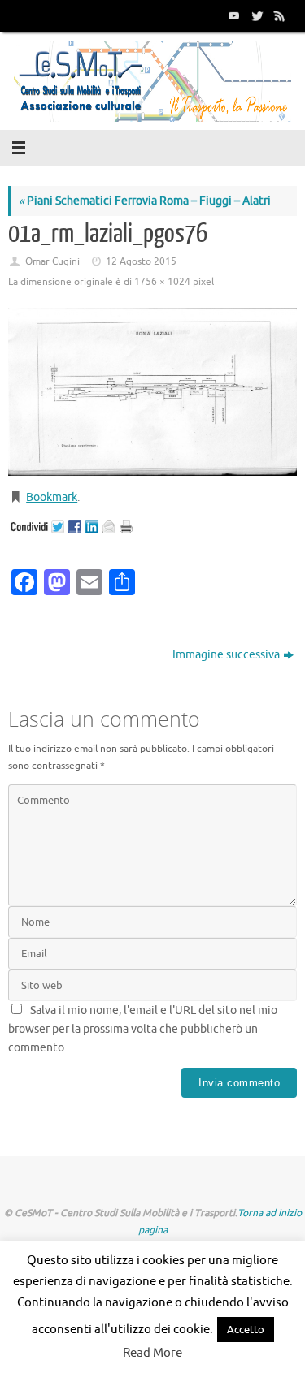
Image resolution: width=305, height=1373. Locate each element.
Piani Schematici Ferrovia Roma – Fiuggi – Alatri (145, 201)
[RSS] (278, 15)
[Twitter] (255, 15)
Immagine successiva (226, 655)
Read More (152, 1353)
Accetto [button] (245, 1329)
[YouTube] (232, 15)
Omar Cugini (52, 261)
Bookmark (51, 497)
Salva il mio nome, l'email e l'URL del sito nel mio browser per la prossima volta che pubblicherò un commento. (142, 1029)
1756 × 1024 (162, 281)
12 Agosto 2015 (141, 261)
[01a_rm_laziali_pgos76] (152, 392)
